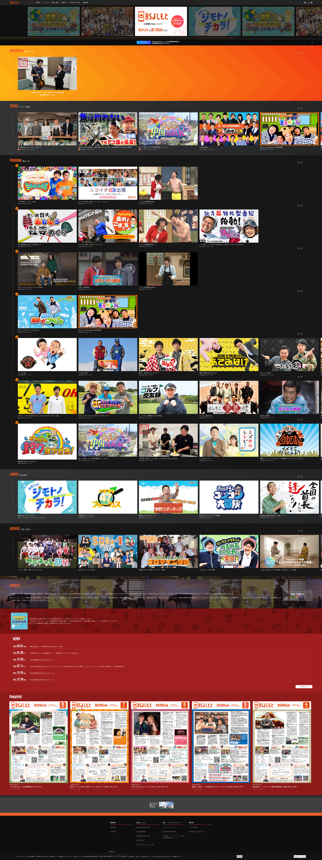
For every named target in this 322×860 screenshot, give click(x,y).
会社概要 (113, 827)
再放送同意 (139, 840)
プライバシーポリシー (169, 827)
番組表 (38, 2)
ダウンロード (13, 789)
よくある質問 (193, 827)
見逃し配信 (55, 2)
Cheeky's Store (75, 2)
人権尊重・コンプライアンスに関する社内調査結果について (173, 837)
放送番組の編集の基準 (143, 827)
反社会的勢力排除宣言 (169, 831)
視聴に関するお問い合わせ (197, 831)
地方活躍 (297, 595)
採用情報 (85, 2)
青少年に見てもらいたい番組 (145, 844)
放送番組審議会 (141, 831)
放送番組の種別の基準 (143, 836)
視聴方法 (64, 2)
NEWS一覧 (304, 686)
